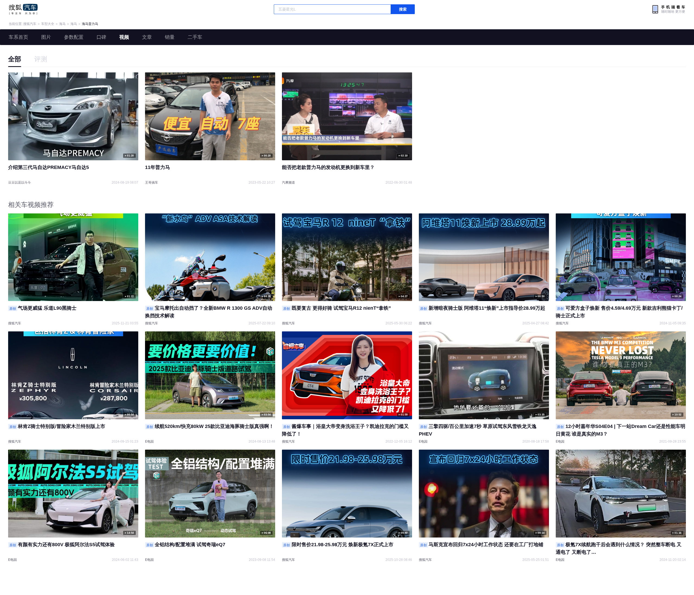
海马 (62, 24)
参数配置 (73, 37)
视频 (124, 37)
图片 (46, 37)
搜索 (403, 9)
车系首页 (18, 37)
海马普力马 (90, 24)
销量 (170, 37)
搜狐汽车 (23, 9)
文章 (147, 37)
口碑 (101, 37)
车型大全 (47, 24)
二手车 (195, 37)
